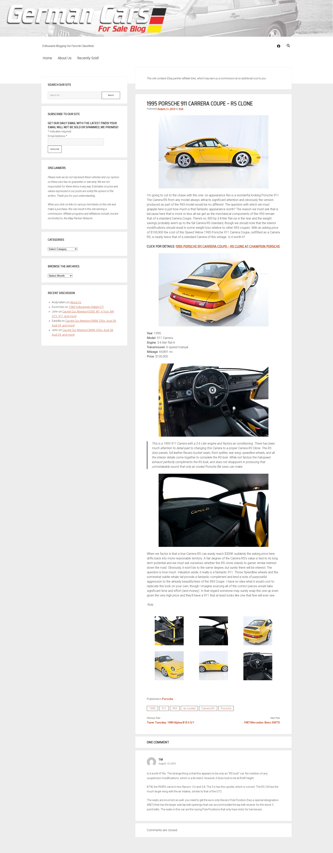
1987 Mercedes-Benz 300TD (262, 722)
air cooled (189, 708)
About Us (64, 58)
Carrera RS (208, 708)
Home (47, 58)
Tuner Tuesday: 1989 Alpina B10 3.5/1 (170, 722)
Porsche (167, 699)
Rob (181, 109)
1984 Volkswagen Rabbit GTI (86, 306)
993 (174, 708)
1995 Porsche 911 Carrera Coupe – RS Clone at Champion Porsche (228, 246)
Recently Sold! (88, 58)
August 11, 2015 (166, 109)
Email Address (57, 136)
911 (164, 708)
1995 (152, 708)
